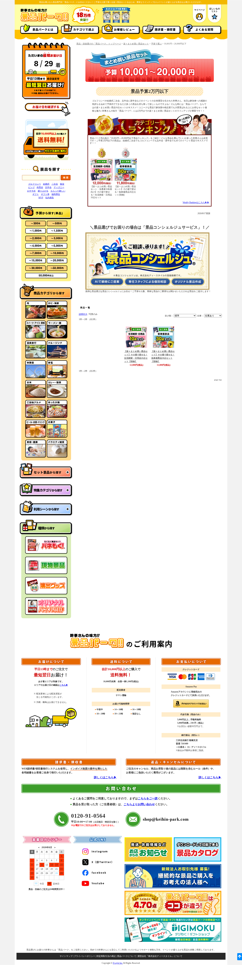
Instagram (100, 851)
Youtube (98, 883)
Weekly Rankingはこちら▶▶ (196, 202)
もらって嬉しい (57, 191)
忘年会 (48, 187)
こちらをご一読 (148, 798)
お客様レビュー (124, 29)
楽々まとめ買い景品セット (136, 44)
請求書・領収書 (165, 29)
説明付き (83, 314)
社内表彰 (49, 197)
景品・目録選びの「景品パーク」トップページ (98, 44)
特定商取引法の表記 (106, 956)
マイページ (199, 10)
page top (218, 380)
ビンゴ (31, 187)
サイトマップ (66, 956)
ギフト (35, 194)
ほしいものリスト (214, 9)
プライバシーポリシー (84, 956)
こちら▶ (64, 685)
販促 (62, 184)
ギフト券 (45, 194)
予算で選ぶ (156, 44)
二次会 (55, 184)
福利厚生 (56, 194)
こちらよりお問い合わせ (139, 804)
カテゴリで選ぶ (83, 29)
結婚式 (46, 184)
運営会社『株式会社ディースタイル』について (160, 956)
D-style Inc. (118, 963)
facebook (99, 872)
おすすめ (31, 191)
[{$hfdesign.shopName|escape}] (44, 21)
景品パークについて (126, 956)
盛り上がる (43, 191)
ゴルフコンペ (34, 184)
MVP (40, 197)
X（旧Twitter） (103, 862)
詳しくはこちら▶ (105, 777)
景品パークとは (43, 29)
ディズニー (59, 187)
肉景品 (40, 187)
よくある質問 (204, 29)
